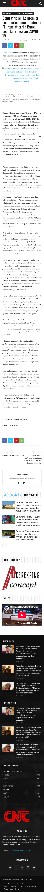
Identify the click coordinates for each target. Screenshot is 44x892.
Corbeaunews (12, 40)
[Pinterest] (16, 45)
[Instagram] (28, 867)
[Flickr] (22, 867)
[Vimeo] (25, 482)
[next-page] (7, 545)
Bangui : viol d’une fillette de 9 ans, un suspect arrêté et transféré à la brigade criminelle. (32, 459)
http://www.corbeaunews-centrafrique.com (22, 478)
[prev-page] (4, 545)
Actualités (13, 9)
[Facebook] (4, 45)
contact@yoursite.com (21, 850)
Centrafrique (8, 53)
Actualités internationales (27, 9)
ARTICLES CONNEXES (12, 495)
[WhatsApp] (21, 45)
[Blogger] (10, 867)
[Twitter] (10, 45)
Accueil (4, 9)
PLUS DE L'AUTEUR (31, 495)
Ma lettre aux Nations (11, 455)
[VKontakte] (34, 867)
